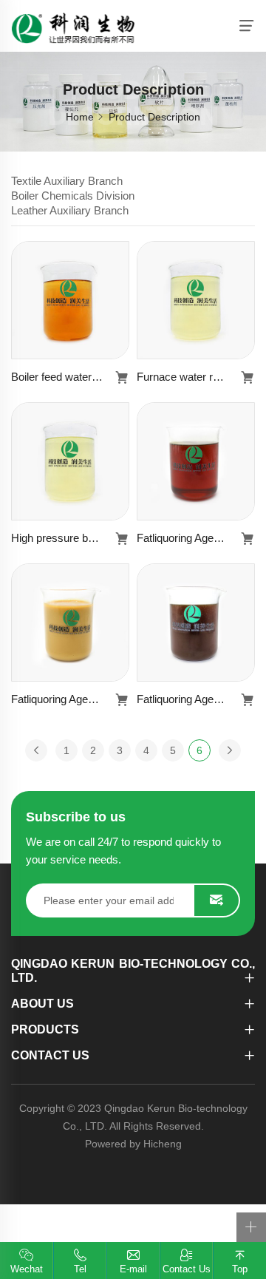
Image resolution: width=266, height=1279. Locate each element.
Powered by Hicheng (133, 1144)
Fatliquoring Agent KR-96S (196, 538)
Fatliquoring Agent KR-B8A (70, 699)
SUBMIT (216, 900)
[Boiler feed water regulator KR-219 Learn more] (70, 300)
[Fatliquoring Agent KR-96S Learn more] (196, 461)
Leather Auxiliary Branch (70, 210)
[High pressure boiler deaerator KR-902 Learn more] (70, 461)
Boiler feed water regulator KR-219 (70, 376)
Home (80, 117)
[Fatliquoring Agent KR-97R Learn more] (196, 622)
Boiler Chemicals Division (72, 195)
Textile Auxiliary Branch (67, 180)
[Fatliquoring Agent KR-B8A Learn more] (70, 622)
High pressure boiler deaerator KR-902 (70, 538)
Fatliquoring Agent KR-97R (196, 699)
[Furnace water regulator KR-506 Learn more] (196, 300)
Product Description (154, 117)
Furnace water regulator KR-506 (196, 376)
